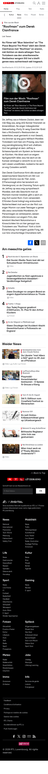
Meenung (6, 536)
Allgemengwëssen (32, 626)
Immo (6, 677)
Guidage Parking (31, 544)
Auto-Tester (29, 536)
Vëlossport (7, 607)
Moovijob (28, 662)
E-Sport (6, 613)
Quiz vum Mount (31, 641)
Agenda (28, 569)
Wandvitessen (8, 668)
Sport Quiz (29, 646)
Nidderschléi (7, 662)
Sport (6, 580)
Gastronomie (8, 560)
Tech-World (7, 533)
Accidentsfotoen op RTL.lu (14, 725)
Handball (6, 599)
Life (5, 553)
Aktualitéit (7, 626)
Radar (5, 660)
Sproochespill (30, 638)
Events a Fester (9, 629)
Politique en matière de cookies (16, 713)
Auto (4, 638)
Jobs (28, 655)
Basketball (7, 596)
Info (27, 677)
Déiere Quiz (29, 643)
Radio (42, 9)
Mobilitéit (30, 519)
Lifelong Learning (31, 665)
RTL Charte (8, 721)
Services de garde (32, 681)
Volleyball (6, 605)
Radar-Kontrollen (32, 541)
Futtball (6, 593)
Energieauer (29, 687)
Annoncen (29, 547)
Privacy (7, 709)
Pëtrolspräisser (31, 530)
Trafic (27, 527)
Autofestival (30, 533)
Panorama (7, 530)
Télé (30, 9)
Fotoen (7, 622)
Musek (33, 15)
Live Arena (7, 588)
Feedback (7, 701)
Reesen (5, 566)
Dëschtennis (7, 602)
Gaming (29, 580)
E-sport (28, 590)
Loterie (28, 684)
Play (18, 9)
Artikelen (6, 684)
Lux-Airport (29, 538)
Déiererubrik (7, 571)
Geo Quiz (28, 632)
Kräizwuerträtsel (31, 635)
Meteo (6, 655)
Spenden (6, 569)
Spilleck (29, 622)
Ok (40, 491)
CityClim (6, 671)
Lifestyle (6, 635)
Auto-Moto (7, 610)
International (8, 527)
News (19, 15)
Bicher (41, 15)
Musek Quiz (29, 629)
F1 (3, 590)
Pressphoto (7, 649)
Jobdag (28, 660)
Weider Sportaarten (10, 616)
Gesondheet (7, 563)
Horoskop (6, 574)
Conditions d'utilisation (12, 705)
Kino (26, 15)
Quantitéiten (7, 665)
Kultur (11, 15)
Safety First (7, 541)
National (6, 524)
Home (6, 9)
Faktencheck (7, 538)
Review (28, 588)
